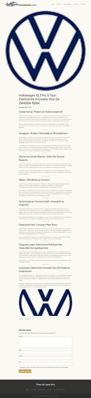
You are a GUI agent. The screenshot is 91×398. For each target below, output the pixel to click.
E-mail (20, 355)
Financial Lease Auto (45, 384)
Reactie (21, 336)
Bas (30, 107)
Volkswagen (27, 318)
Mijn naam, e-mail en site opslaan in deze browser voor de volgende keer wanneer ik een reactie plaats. (44, 367)
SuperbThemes (55, 396)
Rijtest (21, 318)
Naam (20, 350)
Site (20, 361)
